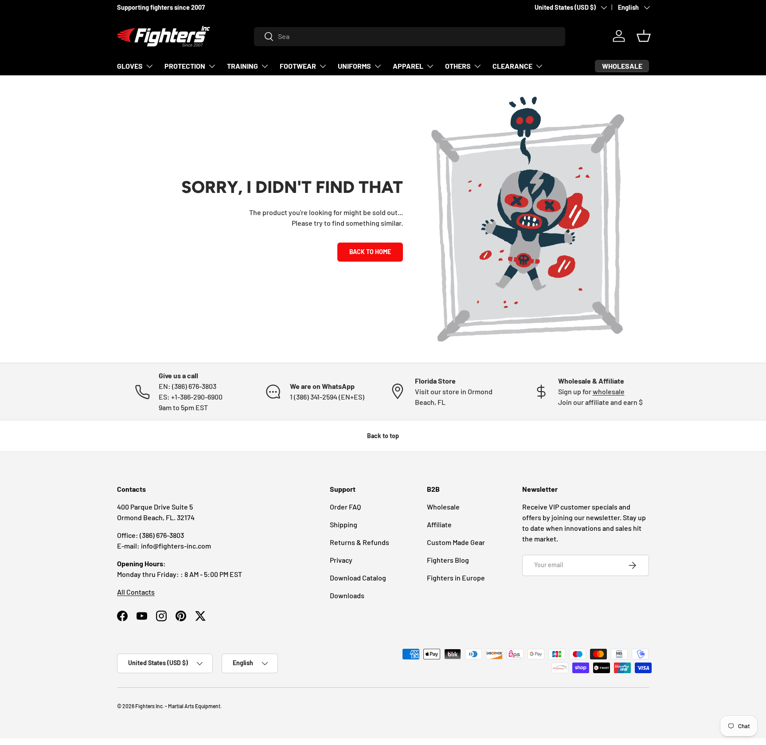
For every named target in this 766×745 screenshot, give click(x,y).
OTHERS (458, 66)
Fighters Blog (448, 560)
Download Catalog (358, 577)
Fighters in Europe (456, 577)
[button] (643, 36)
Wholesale (443, 506)
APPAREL (408, 66)
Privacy (341, 560)
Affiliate (439, 524)
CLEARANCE (512, 66)
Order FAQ (345, 506)
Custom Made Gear (456, 542)
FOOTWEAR (298, 66)
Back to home (370, 251)
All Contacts (136, 592)
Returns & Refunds (359, 542)
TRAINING (242, 66)
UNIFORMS (354, 66)
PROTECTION (184, 66)
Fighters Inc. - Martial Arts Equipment (177, 706)
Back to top (383, 435)
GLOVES (130, 66)
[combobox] (410, 36)
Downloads (347, 595)
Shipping (343, 524)
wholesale (609, 391)
